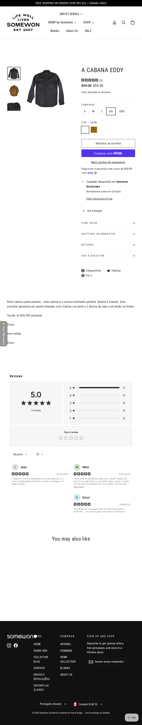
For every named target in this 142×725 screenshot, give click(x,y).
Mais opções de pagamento (108, 162)
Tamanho (88, 104)
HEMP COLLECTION (68, 659)
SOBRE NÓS (40, 650)
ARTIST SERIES (70, 14)
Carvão (85, 129)
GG (111, 111)
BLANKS (65, 668)
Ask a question (92, 255)
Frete (84, 92)
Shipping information (98, 233)
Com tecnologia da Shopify (97, 713)
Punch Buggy (77, 713)
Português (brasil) (50, 704)
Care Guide (89, 223)
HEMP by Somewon (61, 22)
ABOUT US (66, 674)
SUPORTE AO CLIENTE (41, 688)
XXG (121, 111)
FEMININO (66, 650)
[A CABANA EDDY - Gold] (13, 594)
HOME (37, 644)
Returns (87, 244)
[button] (98, 387)
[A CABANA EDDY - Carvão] (9, 594)
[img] (89, 80)
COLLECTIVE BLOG (41, 659)
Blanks (55, 31)
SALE (88, 31)
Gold (94, 129)
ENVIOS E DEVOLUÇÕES (42, 677)
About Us (72, 31)
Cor (89, 122)
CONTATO (39, 668)
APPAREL (65, 644)
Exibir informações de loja (99, 198)
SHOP (87, 22)
